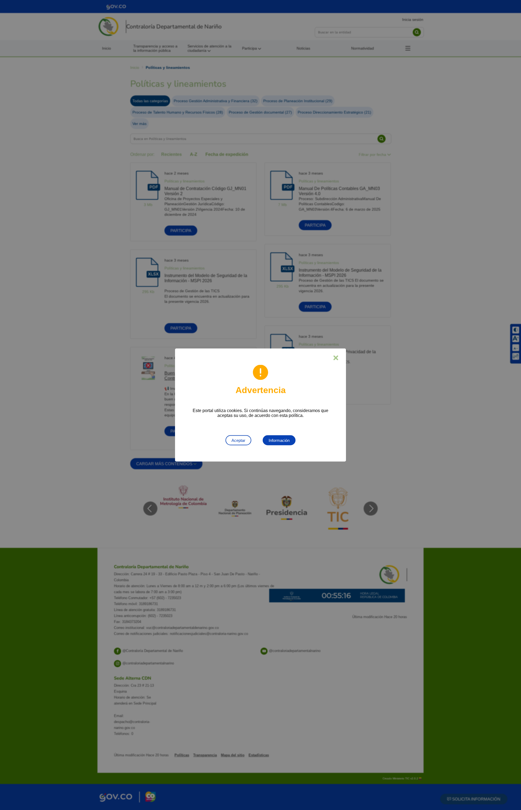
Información (279, 440)
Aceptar (238, 440)
